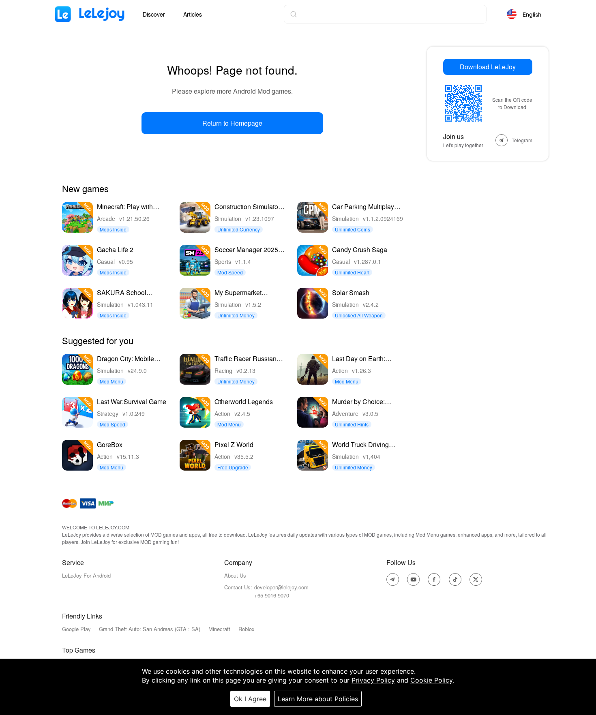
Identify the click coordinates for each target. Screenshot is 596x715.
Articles (192, 14)
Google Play (76, 629)
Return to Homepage (232, 123)
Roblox (246, 629)
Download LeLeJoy (488, 66)
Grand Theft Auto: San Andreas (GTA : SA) (149, 629)
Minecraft (219, 629)
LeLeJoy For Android (86, 575)
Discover (154, 14)
